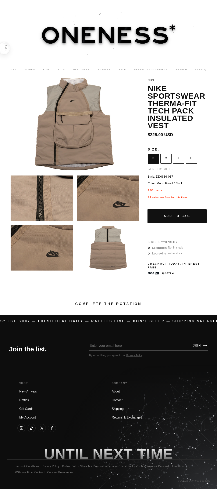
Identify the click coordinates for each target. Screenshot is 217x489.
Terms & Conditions (27, 466)
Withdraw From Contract (30, 472)
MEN (14, 69)
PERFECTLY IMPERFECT (151, 69)
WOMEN (30, 69)
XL (191, 158)
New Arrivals (28, 391)
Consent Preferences (60, 472)
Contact (117, 400)
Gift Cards (26, 408)
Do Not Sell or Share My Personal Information (90, 466)
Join (200, 345)
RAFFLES (104, 69)
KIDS (46, 69)
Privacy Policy (134, 355)
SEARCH (181, 69)
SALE (122, 69)
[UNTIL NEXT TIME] (155, 454)
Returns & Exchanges (127, 417)
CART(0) (200, 69)
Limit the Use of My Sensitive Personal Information (152, 466)
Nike (152, 80)
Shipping (118, 408)
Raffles (24, 400)
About (116, 391)
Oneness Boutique (199, 480)
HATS (61, 69)
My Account (27, 417)
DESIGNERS (81, 69)
